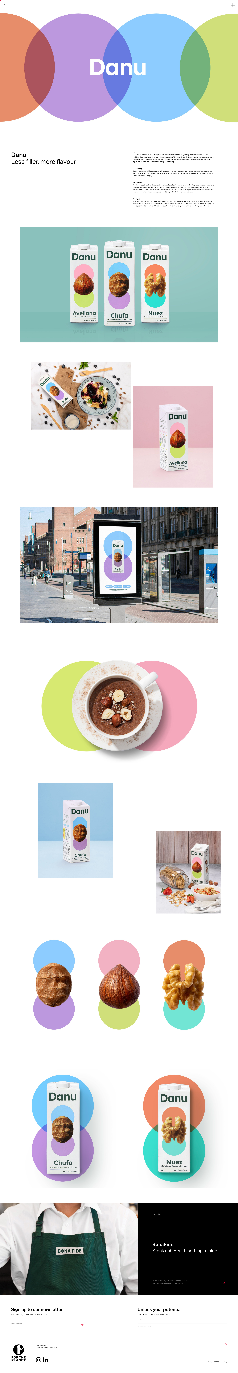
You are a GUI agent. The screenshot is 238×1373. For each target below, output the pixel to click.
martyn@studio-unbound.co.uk (46, 1348)
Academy (224, 1362)
